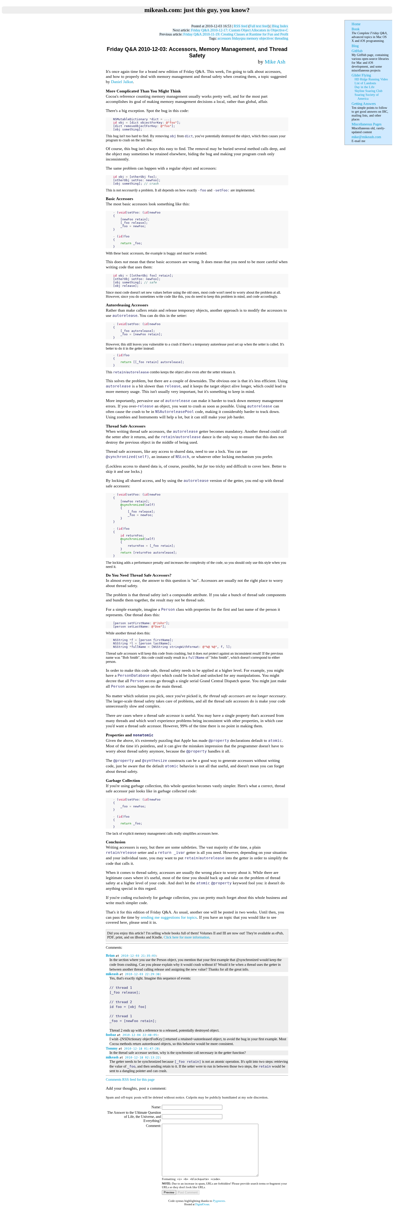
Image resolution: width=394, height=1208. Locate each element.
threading (281, 38)
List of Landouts (365, 83)
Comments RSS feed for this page (130, 1079)
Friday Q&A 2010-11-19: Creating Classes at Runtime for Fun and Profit (235, 34)
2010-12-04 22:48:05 (139, 1035)
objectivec (266, 38)
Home (356, 24)
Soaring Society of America (367, 96)
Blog (355, 46)
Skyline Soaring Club (368, 91)
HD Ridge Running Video (371, 79)
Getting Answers (364, 104)
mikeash (112, 974)
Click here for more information (186, 937)
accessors (224, 38)
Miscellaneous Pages (366, 124)
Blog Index (280, 26)
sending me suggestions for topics (169, 917)
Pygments (219, 1201)
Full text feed (258, 26)
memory (252, 38)
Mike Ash (275, 62)
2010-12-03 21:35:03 (138, 955)
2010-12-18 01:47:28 (141, 1048)
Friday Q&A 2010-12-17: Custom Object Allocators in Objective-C (239, 30)
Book (356, 29)
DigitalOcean (202, 1204)
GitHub (357, 51)
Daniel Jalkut (122, 81)
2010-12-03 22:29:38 (142, 974)
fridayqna (239, 38)
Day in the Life (364, 87)
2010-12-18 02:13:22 (142, 1057)
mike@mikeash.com (366, 137)
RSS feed (240, 26)
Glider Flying (361, 75)
